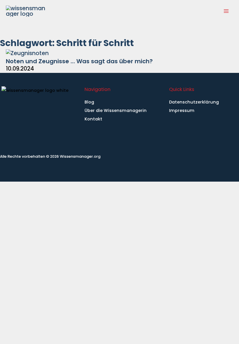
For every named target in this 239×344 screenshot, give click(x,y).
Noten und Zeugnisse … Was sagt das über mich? (79, 61)
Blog (89, 102)
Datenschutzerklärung (194, 102)
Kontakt (93, 119)
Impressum (181, 110)
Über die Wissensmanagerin (116, 110)
